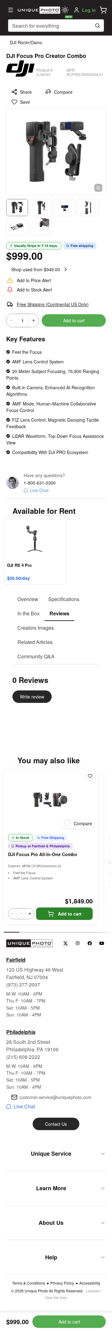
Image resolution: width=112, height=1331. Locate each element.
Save (25, 102)
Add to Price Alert (34, 280)
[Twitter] (65, 943)
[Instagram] (78, 943)
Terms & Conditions (28, 1283)
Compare (63, 92)
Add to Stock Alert (34, 290)
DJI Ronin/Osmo (26, 42)
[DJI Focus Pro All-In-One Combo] (50, 800)
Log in (89, 10)
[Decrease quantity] (11, 320)
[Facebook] (90, 943)
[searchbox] (56, 25)
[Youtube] (102, 943)
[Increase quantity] (33, 320)
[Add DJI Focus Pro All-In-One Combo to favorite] (90, 775)
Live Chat (39, 490)
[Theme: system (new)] (65, 10)
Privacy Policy (62, 1283)
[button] (103, 10)
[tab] (27, 599)
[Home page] (38, 10)
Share (26, 92)
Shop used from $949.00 (35, 269)
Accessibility (89, 1283)
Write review (32, 697)
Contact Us (56, 1124)
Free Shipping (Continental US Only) (53, 304)
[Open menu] (10, 10)
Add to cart (74, 320)
